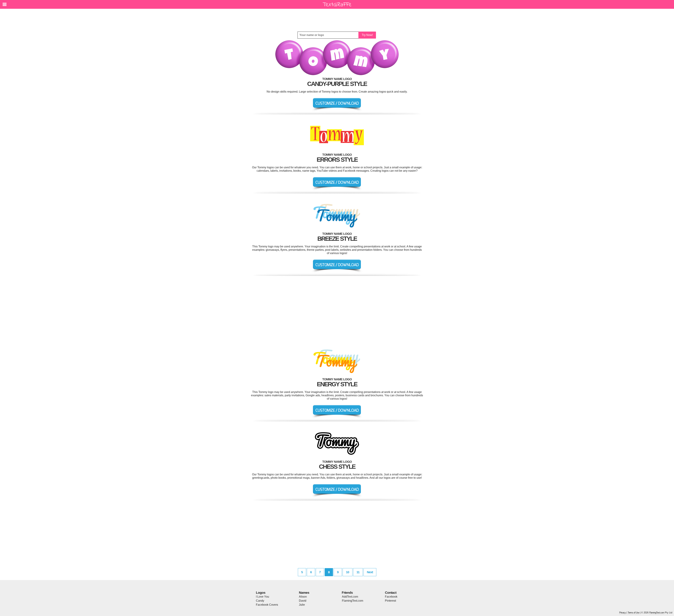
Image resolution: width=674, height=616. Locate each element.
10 (347, 572)
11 (357, 572)
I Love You (262, 596)
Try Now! (367, 34)
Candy (260, 600)
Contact (390, 592)
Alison (303, 596)
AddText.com (350, 596)
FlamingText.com (352, 600)
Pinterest (390, 600)
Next (370, 572)
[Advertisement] (338, 17)
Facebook (391, 596)
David (302, 600)
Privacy (622, 612)
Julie (302, 604)
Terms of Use (633, 612)
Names (304, 592)
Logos (260, 592)
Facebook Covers (267, 604)
